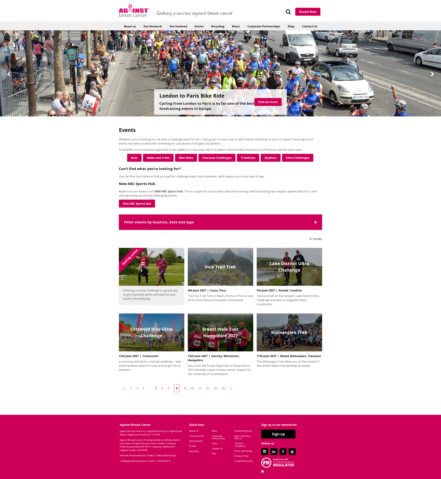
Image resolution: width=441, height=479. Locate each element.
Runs (134, 158)
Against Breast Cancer (134, 10)
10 (191, 388)
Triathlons (248, 158)
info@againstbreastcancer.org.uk (137, 460)
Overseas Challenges (217, 158)
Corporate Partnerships (263, 26)
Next (432, 74)
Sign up (278, 434)
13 (215, 388)
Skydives (271, 158)
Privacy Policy (241, 455)
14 (222, 388)
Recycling (217, 26)
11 (199, 388)
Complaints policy (243, 460)
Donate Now (307, 12)
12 (207, 388)
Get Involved (178, 26)
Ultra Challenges (297, 158)
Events (199, 26)
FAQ (214, 453)
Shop (291, 26)
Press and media (243, 450)
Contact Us (309, 26)
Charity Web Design (166, 455)
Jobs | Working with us (242, 437)
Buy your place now (264, 104)
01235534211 (164, 460)
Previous (8, 74)
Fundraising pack (243, 430)
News (236, 26)
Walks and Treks (158, 158)
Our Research (152, 26)
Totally (149, 455)
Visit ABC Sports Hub (137, 203)
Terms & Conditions (240, 444)
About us (130, 26)
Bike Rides (186, 158)
